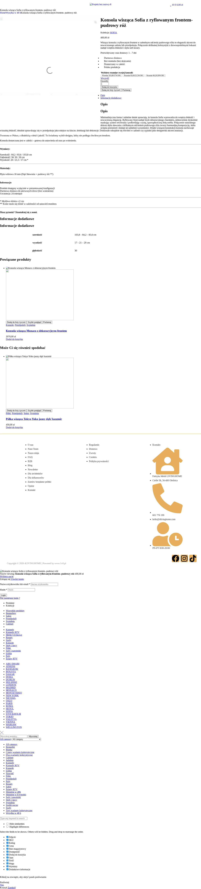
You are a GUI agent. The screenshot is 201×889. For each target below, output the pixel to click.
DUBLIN (10, 679)
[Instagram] (184, 558)
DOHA (9, 677)
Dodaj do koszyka (109, 87)
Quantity (104, 81)
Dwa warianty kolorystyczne (19, 755)
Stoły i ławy (11, 645)
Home (3, 12)
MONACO (11, 690)
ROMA (9, 706)
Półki (8, 413)
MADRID (11, 687)
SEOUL (10, 708)
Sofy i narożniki (13, 651)
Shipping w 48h (13, 792)
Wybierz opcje (6, 576)
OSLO (9, 700)
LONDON (11, 685)
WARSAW (11, 724)
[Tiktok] (193, 558)
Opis (102, 95)
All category (11, 744)
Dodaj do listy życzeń (111, 90)
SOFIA (113, 32)
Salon (26, 413)
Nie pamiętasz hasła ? (10, 598)
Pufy (8, 656)
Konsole (10, 325)
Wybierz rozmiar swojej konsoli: (117, 72)
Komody (10, 629)
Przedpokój (20, 325)
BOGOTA (11, 671)
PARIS (9, 703)
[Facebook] (175, 558)
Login (3, 595)
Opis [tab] (104, 104)
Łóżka (9, 653)
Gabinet (9, 624)
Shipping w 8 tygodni (16, 794)
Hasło (3, 589)
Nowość (10, 773)
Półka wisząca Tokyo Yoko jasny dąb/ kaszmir (34, 418)
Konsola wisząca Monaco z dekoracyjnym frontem (36, 330)
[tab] (103, 95)
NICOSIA (11, 698)
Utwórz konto (17, 579)
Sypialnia (31, 325)
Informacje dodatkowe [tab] (17, 219)
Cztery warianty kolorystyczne (20, 752)
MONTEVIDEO (14, 693)
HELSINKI (11, 682)
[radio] (111, 75)
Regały (9, 637)
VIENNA (10, 722)
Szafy (8, 640)
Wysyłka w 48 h (13, 12)
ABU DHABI (12, 663)
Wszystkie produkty (15, 610)
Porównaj (126, 90)
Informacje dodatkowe (110, 98)
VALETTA (11, 719)
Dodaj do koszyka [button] (14, 339)
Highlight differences (19, 827)
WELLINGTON (14, 727)
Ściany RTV (12, 658)
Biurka (9, 749)
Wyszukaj (33, 736)
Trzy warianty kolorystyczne (19, 810)
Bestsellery (11, 613)
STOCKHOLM (13, 714)
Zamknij (12, 887)
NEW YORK (12, 695)
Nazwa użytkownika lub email (15, 584)
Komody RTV (12, 632)
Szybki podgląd (34, 322)
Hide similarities (16, 824)
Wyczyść (105, 78)
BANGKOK (12, 669)
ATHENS (10, 666)
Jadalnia (9, 760)
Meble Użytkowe (14, 635)
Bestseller (10, 747)
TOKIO (9, 716)
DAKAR (10, 674)
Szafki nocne (12, 805)
